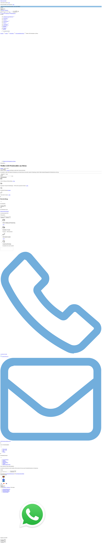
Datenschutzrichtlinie (6, 491)
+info (9, 2)
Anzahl (1, 175)
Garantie (4, 463)
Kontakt (9, 190)
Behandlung (5, 25)
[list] (51, 98)
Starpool (1, 168)
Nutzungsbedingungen (6, 489)
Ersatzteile (4, 26)
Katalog (4, 28)
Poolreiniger (5, 18)
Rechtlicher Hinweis (6, 490)
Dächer (4, 22)
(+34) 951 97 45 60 (3, 354)
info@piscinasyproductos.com (5, 441)
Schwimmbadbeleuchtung (19, 33)
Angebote (4, 29)
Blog (3, 450)
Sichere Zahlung (5, 462)
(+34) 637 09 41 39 (5, 356)
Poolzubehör (12, 33)
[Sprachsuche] (18, 11)
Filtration (4, 19)
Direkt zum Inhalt (3, 0)
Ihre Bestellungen (5, 459)
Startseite (1, 33)
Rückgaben (4, 461)
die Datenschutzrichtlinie (20, 473)
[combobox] (8, 11)
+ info (4, 238)
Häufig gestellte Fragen (6, 464)
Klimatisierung (5, 21)
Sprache (1, 7)
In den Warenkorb (3, 177)
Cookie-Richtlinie (5, 492)
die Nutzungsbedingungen (9, 473)
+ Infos (13, 181)
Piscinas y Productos (6, 487)
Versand (8, 170)
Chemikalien (5, 24)
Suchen (1, 11)
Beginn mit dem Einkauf (4, 211)
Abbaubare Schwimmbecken (8, 16)
